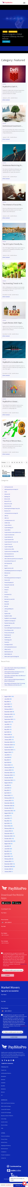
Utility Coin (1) (7, 649)
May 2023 (6, 790)
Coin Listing (3, 1118)
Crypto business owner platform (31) (12, 532)
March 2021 (7, 856)
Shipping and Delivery (6, 1145)
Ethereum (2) (7, 573)
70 (21, 462)
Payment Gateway (13, 31)
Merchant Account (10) (9, 599)
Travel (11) (6, 642)
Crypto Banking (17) (8, 527)
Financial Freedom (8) (9, 585)
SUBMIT (7, 975)
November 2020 (8, 866)
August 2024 (7, 752)
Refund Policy (4, 1142)
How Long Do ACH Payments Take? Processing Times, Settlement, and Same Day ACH (14, 684)
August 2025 (7, 722)
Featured (5, 31)
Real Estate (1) (7, 635)
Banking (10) (7, 496)
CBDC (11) (6, 518)
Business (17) (7, 511)
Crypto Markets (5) (8, 537)
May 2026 (6, 701)
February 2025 (8, 737)
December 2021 (8, 833)
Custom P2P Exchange (6, 1112)
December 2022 (8, 803)
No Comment (7, 100)
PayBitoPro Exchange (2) (9, 620)
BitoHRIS (3, 1085)
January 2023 (7, 800)
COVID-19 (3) (7, 522)
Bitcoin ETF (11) (7, 501)
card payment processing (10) (11, 513)
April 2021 (7, 853)
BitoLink (3, 1092)
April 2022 (7, 823)
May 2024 (6, 760)
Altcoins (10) (7, 494)
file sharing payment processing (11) (12, 577)
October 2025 (7, 716)
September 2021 (8, 841)
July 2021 (6, 846)
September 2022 (8, 810)
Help (2, 1128)
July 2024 (6, 755)
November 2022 (8, 805)
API (2, 1095)
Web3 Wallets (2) (8, 654)
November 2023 (8, 775)
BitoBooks (3, 1089)
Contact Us (3, 1158)
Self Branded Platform (6, 1073)
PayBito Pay (3, 1070)
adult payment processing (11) (11, 489)
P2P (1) (6, 611)
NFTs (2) (6, 606)
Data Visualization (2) (9, 554)
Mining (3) (6, 601)
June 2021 (7, 848)
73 (2, 466)
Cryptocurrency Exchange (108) (11, 551)
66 (12, 462)
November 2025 (8, 714)
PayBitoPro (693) (8, 616)
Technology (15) (7, 639)
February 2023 (8, 798)
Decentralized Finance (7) (10, 561)
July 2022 (6, 815)
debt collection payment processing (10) (13, 558)
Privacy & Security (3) (9, 632)
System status (4, 1122)
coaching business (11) (9, 520)
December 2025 (8, 711)
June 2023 (7, 788)
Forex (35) (6, 587)
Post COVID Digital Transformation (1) (12, 628)
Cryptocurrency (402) (9, 549)
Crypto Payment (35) (9, 539)
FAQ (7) (6, 575)
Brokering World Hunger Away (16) (12, 508)
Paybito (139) (7, 613)
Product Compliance (5, 1155)
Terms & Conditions (5, 1136)
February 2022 (8, 828)
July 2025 (6, 724)
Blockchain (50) (7, 506)
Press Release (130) (8, 630)
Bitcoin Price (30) (8, 503)
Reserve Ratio (4, 1125)
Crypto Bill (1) (7, 530)
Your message (4, 941)
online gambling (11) (8, 608)
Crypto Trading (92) (8, 546)
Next (10, 466)
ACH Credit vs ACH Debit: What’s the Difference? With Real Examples (15, 676)
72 (26, 462)
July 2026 (6, 699)
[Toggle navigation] (24, 2)
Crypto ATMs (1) (7, 525)
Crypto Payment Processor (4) (11, 542)
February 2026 (8, 709)
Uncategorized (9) (8, 644)
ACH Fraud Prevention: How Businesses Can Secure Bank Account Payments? (14, 672)
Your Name (3, 913)
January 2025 (7, 739)
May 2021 (6, 851)
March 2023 (7, 795)
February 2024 (8, 767)
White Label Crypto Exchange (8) (11, 656)
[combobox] (3, 922)
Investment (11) (7, 594)
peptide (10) (7, 625)
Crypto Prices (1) (8, 544)
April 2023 (7, 793)
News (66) (6, 604)
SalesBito (3, 1082)
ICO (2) (5, 592)
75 (6, 466)
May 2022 (6, 821)
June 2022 (7, 818)
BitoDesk (3, 1079)
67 (14, 462)
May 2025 (6, 729)
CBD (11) (6, 515)
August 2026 (7, 696)
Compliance (3, 1151)
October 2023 (7, 777)
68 (16, 462)
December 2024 (8, 742)
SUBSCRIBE (14, 1037)
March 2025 (7, 734)
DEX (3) (5, 565)
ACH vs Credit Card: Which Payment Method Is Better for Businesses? (14, 680)
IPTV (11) (6, 596)
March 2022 (7, 826)
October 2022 (7, 808)
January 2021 (7, 861)
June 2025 (7, 727)
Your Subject (4, 933)
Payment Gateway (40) (9, 623)
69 (19, 462)
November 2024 (8, 744)
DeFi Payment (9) (8, 563)
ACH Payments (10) (8, 487)
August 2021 (7, 843)
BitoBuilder (3, 1076)
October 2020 (7, 869)
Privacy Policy (24, 964)
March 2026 (7, 706)
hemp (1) (6, 589)
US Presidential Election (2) (10, 647)
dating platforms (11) (9, 556)
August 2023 (7, 782)
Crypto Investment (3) (9, 534)
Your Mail (3, 926)
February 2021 (8, 859)
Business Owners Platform (7, 1115)
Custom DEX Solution (5, 1109)
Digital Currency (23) (8, 568)
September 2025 (8, 719)
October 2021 (7, 838)
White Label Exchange (6, 1106)
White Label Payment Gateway (8, 1103)
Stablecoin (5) (7, 637)
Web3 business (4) (8, 651)
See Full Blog (6, 44)
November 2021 (8, 836)
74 (4, 466)
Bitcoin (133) (7, 499)
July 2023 (6, 785)
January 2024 (7, 770)
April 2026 (7, 704)
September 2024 (8, 749)
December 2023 (8, 772)
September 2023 (8, 780)
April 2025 (7, 732)
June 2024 (7, 757)
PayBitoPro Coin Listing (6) (10, 618)
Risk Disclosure (4, 1148)
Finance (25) (7, 580)
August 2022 (7, 813)
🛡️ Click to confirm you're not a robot (12, 970)
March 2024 (7, 765)
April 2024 (7, 762)
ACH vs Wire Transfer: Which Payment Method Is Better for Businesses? (15, 668)
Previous (4, 462)
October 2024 (7, 747)
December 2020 (8, 864)
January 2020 (7, 871)
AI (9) (5, 491)
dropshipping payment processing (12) (13, 570)
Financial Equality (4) (8, 582)
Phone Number (4, 919)
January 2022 (7, 831)
